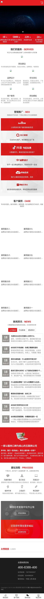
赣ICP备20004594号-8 (34, 587)
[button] (21, 31)
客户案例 (16, 597)
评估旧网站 (22, 513)
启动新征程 (22, 532)
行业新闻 (22, 330)
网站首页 (5, 597)
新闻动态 (27, 597)
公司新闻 (12, 330)
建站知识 (31, 330)
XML (2, 589)
